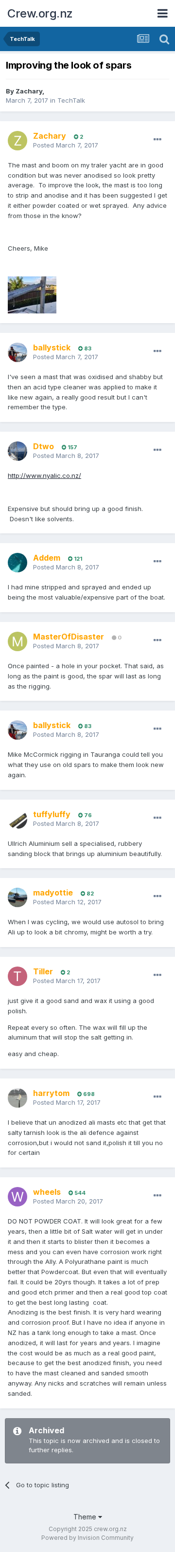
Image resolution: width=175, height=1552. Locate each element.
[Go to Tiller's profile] (17, 976)
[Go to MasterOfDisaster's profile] (17, 641)
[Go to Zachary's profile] (17, 140)
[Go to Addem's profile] (17, 562)
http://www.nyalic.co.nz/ (44, 475)
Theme (85, 1517)
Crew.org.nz (40, 13)
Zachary (29, 91)
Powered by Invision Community (87, 1537)
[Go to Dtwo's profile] (17, 451)
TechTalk (71, 100)
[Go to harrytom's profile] (17, 1098)
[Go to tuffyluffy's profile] (17, 819)
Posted (65, 145)
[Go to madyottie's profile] (17, 897)
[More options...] (157, 140)
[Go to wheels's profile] (17, 1196)
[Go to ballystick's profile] (17, 352)
